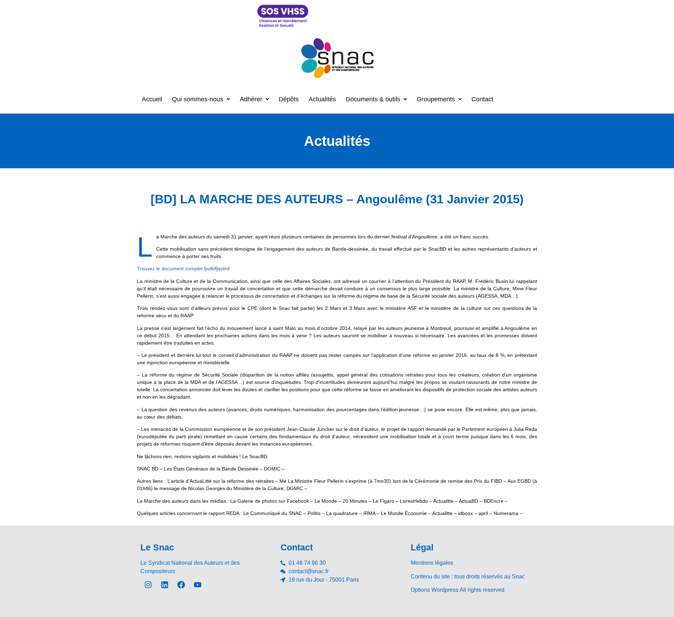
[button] (201, 99)
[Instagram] (148, 584)
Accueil (152, 99)
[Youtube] (197, 584)
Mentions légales (432, 563)
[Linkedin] (164, 584)
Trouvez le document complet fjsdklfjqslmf (183, 268)
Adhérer (251, 99)
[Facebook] (181, 584)
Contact (482, 99)
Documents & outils (373, 99)
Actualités (322, 99)
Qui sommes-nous (197, 99)
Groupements (436, 99)
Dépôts (289, 99)
